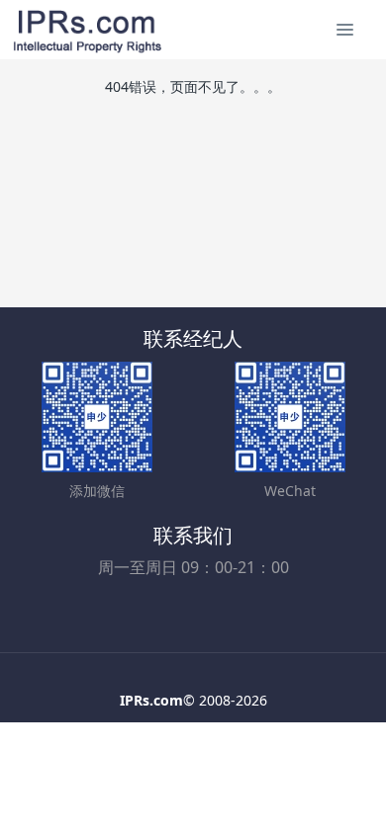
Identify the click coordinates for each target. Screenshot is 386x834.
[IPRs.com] (87, 29)
